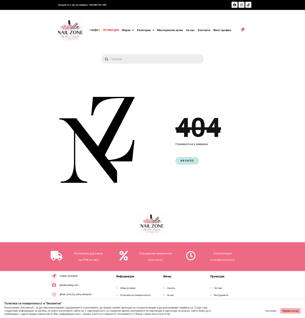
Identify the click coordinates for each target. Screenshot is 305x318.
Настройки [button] (270, 311)
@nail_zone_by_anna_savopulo (76, 294)
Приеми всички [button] (290, 311)
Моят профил (222, 30)
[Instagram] (241, 5)
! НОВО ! (94, 30)
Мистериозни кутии (170, 30)
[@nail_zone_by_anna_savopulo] (54, 294)
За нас (190, 30)
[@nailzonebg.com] (54, 285)
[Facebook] (235, 5)
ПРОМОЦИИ (111, 30)
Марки (126, 30)
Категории (144, 30)
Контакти (204, 30)
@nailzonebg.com (69, 285)
